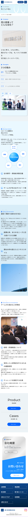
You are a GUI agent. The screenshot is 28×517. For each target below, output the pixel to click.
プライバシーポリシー (14, 513)
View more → (11, 452)
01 (2, 93)
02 (6, 93)
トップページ (3, 14)
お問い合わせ (20, 2)
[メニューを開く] (25, 2)
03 (10, 93)
